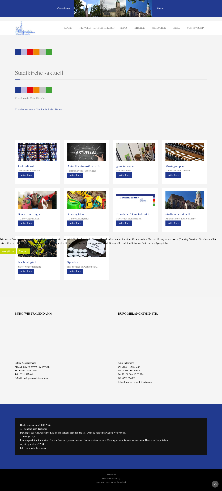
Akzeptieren (8, 251)
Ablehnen (23, 251)
